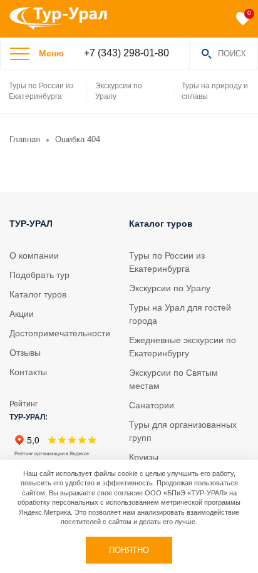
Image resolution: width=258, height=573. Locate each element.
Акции (21, 314)
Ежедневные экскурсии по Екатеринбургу (182, 346)
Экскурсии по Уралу (118, 91)
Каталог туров (37, 294)
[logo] (62, 19)
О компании (34, 255)
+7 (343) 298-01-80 (126, 53)
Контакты (28, 372)
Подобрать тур (39, 275)
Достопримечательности (59, 333)
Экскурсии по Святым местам (173, 379)
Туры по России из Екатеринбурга (41, 91)
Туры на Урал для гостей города (180, 314)
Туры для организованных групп (183, 431)
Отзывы (25, 353)
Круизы (143, 457)
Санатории (151, 405)
